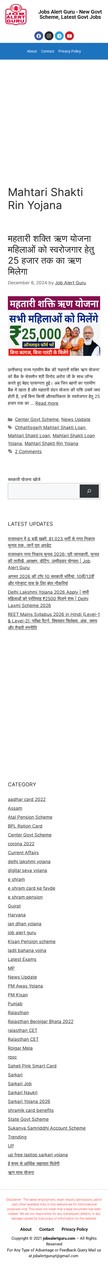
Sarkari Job (20, 1083)
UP (11, 1145)
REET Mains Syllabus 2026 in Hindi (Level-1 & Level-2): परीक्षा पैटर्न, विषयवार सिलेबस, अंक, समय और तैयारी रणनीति (54, 621)
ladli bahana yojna (27, 950)
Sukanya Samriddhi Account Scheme (47, 1128)
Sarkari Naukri (22, 1092)
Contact (47, 51)
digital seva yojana (27, 870)
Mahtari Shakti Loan (29, 435)
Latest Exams (22, 959)
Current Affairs (23, 852)
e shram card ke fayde (31, 888)
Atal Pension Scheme (30, 817)
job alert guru (22, 932)
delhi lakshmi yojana (29, 861)
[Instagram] (49, 35)
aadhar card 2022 (27, 799)
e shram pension (25, 897)
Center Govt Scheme (37, 419)
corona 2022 (21, 843)
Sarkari (15, 1074)
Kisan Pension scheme (32, 941)
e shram (16, 879)
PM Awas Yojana (25, 986)
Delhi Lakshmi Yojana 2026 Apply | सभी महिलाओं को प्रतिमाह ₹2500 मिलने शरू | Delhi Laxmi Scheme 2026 (48, 599)
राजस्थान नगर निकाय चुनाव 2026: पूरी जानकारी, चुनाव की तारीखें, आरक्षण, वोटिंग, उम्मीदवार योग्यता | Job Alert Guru (53, 561)
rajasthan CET (22, 1030)
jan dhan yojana (24, 923)
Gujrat (14, 906)
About (32, 51)
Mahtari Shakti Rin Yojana (51, 443)
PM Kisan (18, 994)
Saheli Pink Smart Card (32, 1066)
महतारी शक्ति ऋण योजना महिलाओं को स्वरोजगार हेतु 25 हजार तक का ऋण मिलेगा (51, 255)
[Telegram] (59, 35)
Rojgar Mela (20, 1048)
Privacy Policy (69, 51)
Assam (15, 808)
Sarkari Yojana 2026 (29, 1101)
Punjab (15, 1003)
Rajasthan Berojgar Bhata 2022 (40, 1021)
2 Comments (28, 451)
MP (11, 968)
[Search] (89, 491)
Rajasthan (18, 1012)
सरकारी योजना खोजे (24, 479)
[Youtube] (69, 35)
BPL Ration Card (25, 826)
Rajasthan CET (23, 1039)
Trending (17, 1137)
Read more (46, 403)
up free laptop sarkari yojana (38, 1154)
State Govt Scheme (28, 1119)
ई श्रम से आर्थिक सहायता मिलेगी (34, 1163)
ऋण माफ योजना (21, 1172)
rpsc (12, 1057)
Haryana (17, 914)
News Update (75, 419)
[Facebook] (38, 35)
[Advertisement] (54, 116)
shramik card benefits (31, 1110)
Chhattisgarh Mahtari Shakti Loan (50, 427)
